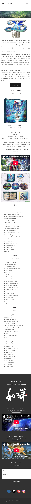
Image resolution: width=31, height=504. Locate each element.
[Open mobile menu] (27, 3)
